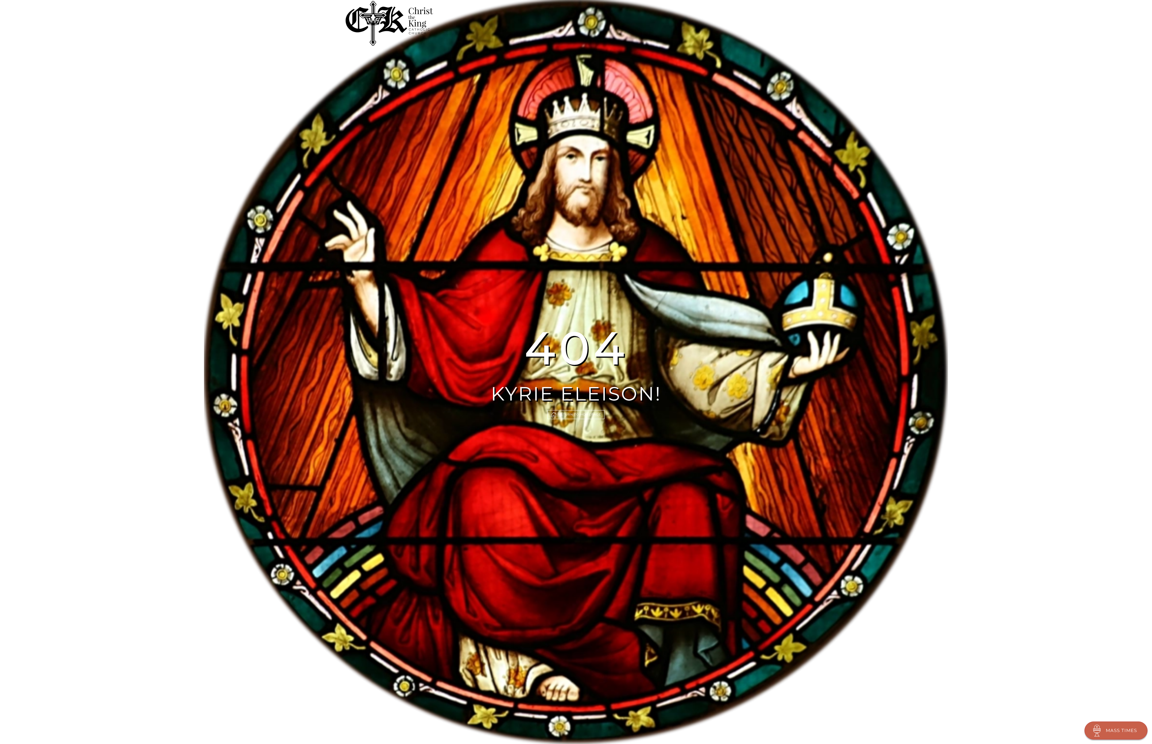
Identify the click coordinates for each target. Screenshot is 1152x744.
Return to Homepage (579, 414)
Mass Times (1121, 730)
